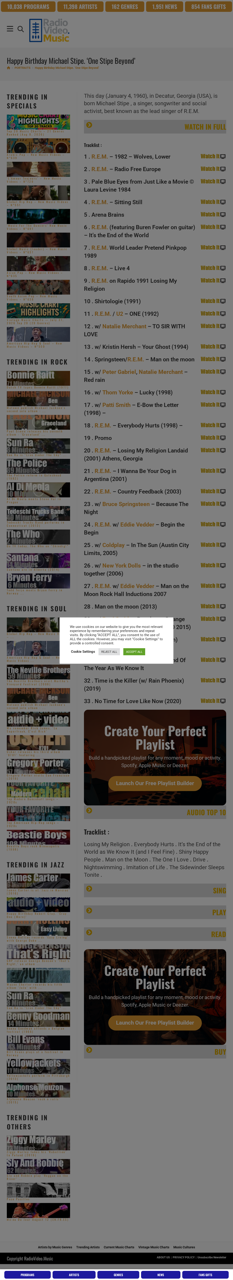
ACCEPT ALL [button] (134, 651)
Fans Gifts (205, 1274)
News (160, 1274)
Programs (27, 1274)
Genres (118, 1274)
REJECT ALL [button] (109, 651)
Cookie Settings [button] (83, 652)
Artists (74, 1274)
